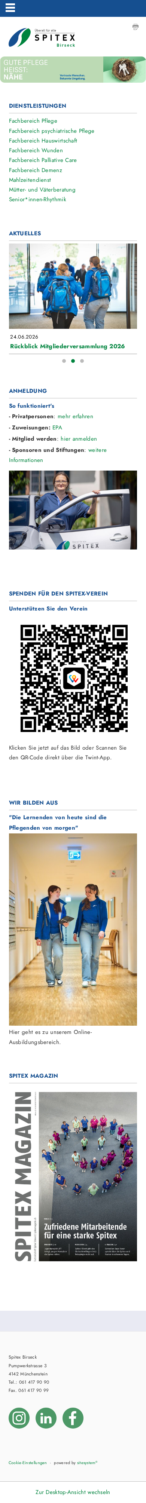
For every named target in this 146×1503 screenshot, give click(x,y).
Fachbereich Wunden (36, 150)
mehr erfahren (75, 416)
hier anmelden (79, 439)
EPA (57, 427)
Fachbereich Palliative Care (43, 160)
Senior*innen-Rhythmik (37, 199)
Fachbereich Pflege (33, 121)
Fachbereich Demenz (35, 170)
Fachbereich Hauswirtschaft (43, 141)
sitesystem (87, 1463)
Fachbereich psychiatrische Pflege (52, 131)
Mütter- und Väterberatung (42, 190)
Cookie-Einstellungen (28, 1463)
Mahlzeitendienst (30, 180)
